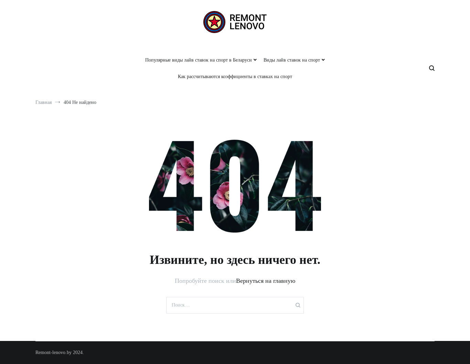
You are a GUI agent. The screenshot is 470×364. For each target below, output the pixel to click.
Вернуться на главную (265, 280)
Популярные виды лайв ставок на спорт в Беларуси (198, 60)
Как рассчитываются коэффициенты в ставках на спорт (235, 76)
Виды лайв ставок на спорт (292, 60)
